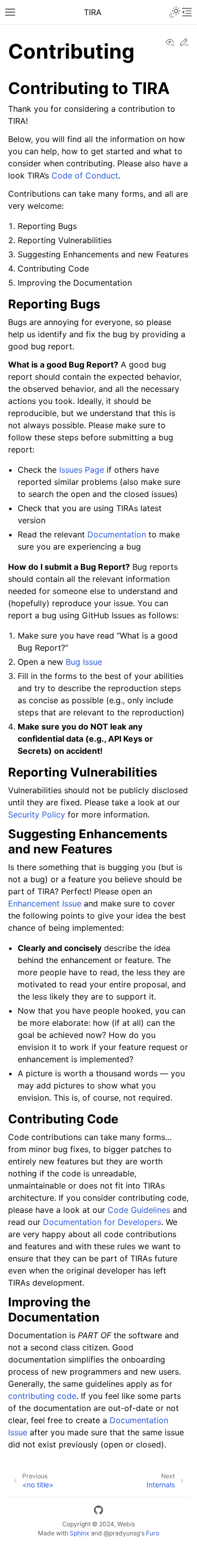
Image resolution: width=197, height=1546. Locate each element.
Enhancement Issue (44, 903)
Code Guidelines (139, 1210)
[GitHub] (98, 1512)
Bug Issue (84, 662)
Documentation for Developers (102, 1222)
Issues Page (81, 470)
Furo (152, 1533)
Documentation (116, 534)
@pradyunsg (122, 1533)
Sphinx (79, 1533)
